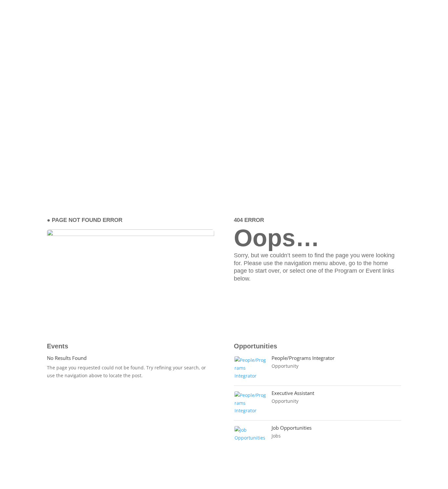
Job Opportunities (292, 427)
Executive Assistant (293, 393)
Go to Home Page (274, 296)
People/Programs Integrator (303, 358)
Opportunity (285, 366)
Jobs (276, 436)
